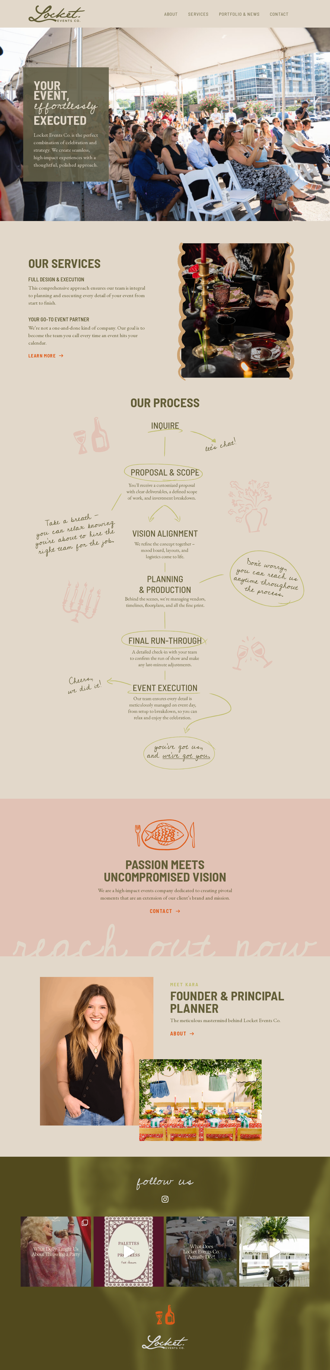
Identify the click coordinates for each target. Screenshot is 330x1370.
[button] (47, 355)
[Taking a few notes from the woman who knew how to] (56, 1252)
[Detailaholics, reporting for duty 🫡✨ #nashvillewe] (274, 1252)
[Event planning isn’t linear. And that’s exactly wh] (201, 1252)
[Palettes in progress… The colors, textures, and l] (129, 1252)
